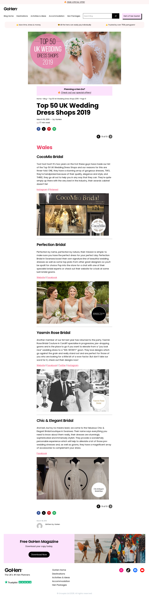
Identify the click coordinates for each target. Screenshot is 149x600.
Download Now (39, 554)
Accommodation (61, 581)
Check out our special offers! (76, 92)
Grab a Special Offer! (76, 2)
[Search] (115, 16)
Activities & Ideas (61, 577)
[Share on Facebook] (38, 129)
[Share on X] (44, 129)
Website (41, 277)
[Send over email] (54, 129)
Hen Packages (59, 584)
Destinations (58, 573)
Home (39, 99)
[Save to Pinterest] (49, 129)
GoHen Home (59, 569)
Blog (45, 99)
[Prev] (98, 136)
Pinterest (53, 189)
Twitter (62, 365)
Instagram (42, 189)
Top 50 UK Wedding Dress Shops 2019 (64, 99)
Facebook (52, 277)
